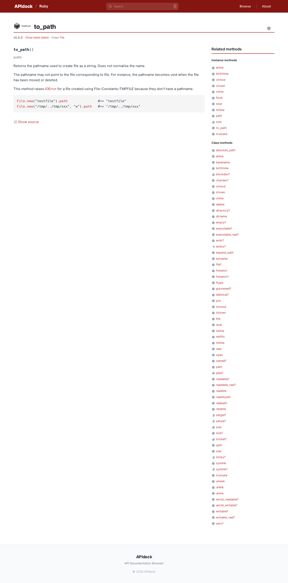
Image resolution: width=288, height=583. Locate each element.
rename (221, 409)
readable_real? (226, 385)
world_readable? (227, 499)
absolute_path (226, 150)
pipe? (219, 373)
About (266, 6)
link (218, 318)
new (30, 101)
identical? (222, 294)
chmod (220, 79)
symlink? (221, 469)
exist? (220, 240)
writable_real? (225, 517)
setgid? (221, 415)
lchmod (221, 306)
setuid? (221, 421)
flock (219, 97)
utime (219, 493)
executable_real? (227, 234)
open (219, 355)
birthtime (222, 73)
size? (219, 433)
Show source (28, 122)
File (62, 37)
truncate (221, 134)
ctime (219, 91)
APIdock (23, 6)
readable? (222, 379)
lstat (219, 104)
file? (218, 264)
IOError (50, 89)
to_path (221, 128)
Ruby (43, 6)
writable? (222, 511)
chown (220, 86)
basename (223, 162)
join (218, 300)
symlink (221, 463)
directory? (223, 210)
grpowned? (223, 288)
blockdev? (223, 174)
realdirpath (223, 397)
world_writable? (226, 505)
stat (218, 451)
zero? (219, 523)
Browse (245, 6)
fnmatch (221, 270)
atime (219, 67)
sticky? (220, 457)
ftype (219, 282)
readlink (221, 391)
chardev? (222, 180)
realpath (221, 403)
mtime (220, 110)
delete (220, 204)
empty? (221, 222)
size (218, 122)
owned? (221, 360)
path (63, 101)
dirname (221, 216)
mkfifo (220, 336)
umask (220, 481)
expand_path (225, 252)
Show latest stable (37, 37)
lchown (221, 312)
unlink (220, 487)
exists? (220, 246)
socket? (221, 439)
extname (221, 258)
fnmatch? (222, 276)
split (219, 445)
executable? (224, 228)
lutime (220, 331)
